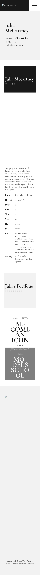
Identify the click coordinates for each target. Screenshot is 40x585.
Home (9, 38)
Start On (21, 561)
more (20, 345)
